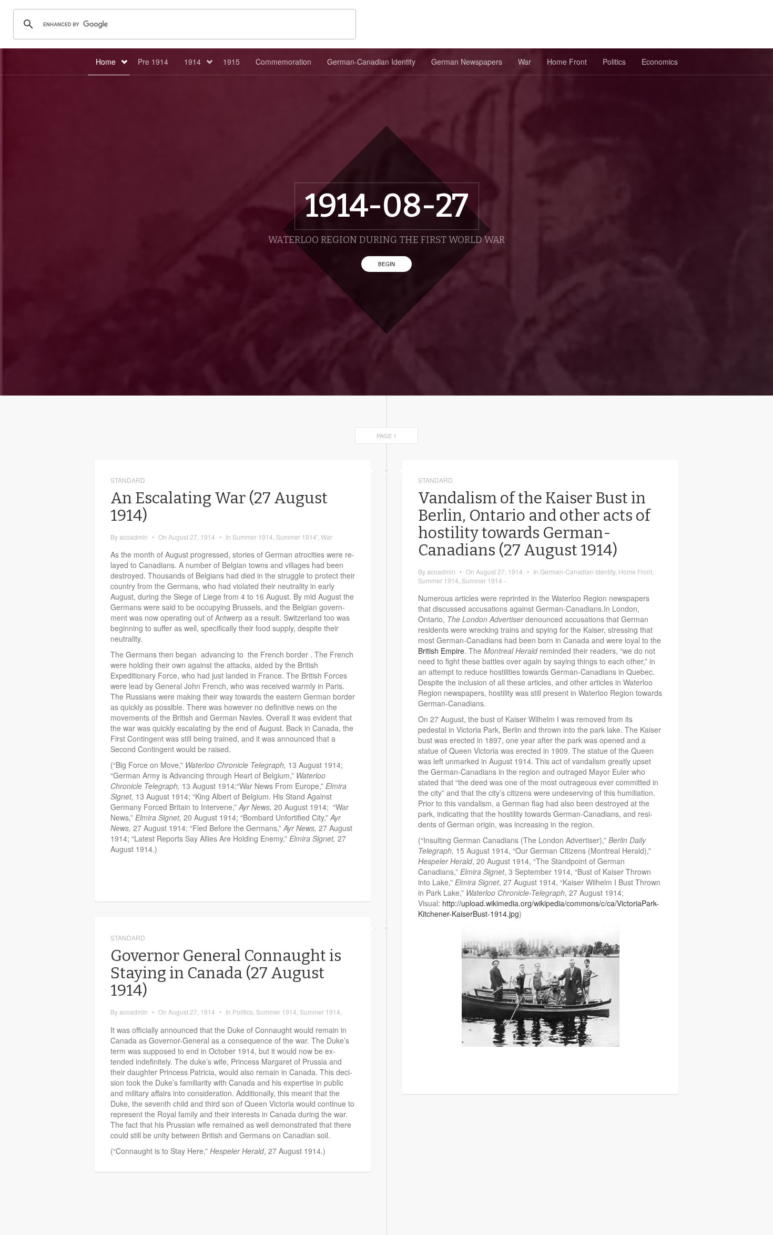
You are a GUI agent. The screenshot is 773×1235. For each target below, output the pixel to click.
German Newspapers (466, 61)
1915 (231, 61)
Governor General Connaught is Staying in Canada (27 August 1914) (225, 973)
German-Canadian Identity (371, 61)
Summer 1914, (321, 1011)
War (524, 61)
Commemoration (283, 61)
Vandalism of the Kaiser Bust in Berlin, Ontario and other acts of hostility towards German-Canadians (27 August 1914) (534, 524)
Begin (386, 264)
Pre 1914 (153, 61)
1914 (192, 61)
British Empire (441, 650)
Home (106, 61)
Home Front (567, 61)
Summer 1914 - (484, 580)
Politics (614, 61)
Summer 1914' (297, 536)
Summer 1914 (252, 536)
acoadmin (133, 536)
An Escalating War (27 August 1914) (219, 507)
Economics (660, 61)
